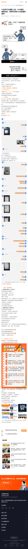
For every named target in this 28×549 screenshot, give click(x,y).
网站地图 (22, 545)
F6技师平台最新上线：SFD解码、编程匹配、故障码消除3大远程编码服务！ (20, 5)
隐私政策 (5, 545)
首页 (2, 5)
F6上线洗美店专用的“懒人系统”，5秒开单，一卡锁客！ (12, 433)
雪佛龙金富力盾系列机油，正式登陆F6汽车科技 (12, 430)
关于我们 (5, 5)
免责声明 (17, 545)
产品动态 (13, 5)
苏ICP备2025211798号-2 (14, 543)
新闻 (9, 5)
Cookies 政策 (11, 545)
